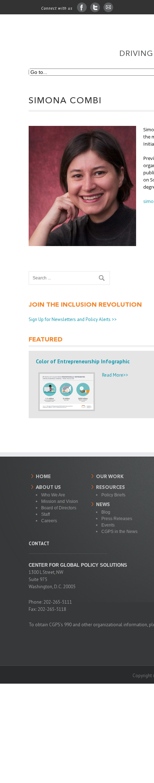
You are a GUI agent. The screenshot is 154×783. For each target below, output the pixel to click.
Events (108, 525)
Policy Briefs (113, 494)
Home (43, 477)
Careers (49, 520)
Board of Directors (58, 507)
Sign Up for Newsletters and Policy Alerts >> (73, 319)
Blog (105, 512)
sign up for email (108, 7)
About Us (48, 487)
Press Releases (116, 518)
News (103, 505)
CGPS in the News (119, 531)
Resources (110, 487)
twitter (95, 7)
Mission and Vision (59, 501)
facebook (82, 7)
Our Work (110, 477)
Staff (45, 514)
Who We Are (53, 494)
